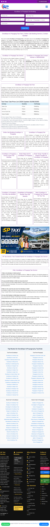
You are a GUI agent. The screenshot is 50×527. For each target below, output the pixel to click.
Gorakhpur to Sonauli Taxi (12, 392)
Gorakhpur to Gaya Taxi (12, 368)
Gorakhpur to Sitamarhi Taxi (12, 390)
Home (42, 486)
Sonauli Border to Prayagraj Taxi (38, 436)
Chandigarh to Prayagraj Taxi (37, 404)
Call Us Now (44, 524)
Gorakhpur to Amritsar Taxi (12, 355)
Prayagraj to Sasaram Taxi (37, 388)
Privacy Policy (44, 495)
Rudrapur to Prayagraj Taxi (38, 431)
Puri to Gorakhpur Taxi (12, 440)
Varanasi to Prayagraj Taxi (37, 440)
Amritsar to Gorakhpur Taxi (12, 438)
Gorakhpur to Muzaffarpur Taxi (12, 382)
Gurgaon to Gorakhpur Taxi (12, 411)
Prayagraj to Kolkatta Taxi (37, 376)
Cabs (42, 491)
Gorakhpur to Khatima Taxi (12, 376)
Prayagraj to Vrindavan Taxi (38, 392)
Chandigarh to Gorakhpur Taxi (12, 407)
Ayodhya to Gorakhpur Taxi (12, 402)
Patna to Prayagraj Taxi (38, 427)
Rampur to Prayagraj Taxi (37, 429)
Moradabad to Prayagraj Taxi (37, 423)
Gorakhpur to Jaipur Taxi (12, 372)
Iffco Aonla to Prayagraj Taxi (38, 411)
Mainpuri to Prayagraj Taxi (37, 421)
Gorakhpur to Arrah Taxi (12, 357)
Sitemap (43, 503)
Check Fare (25, 28)
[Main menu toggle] (47, 7)
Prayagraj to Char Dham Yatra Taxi (37, 355)
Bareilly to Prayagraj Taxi (37, 402)
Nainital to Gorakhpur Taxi (12, 423)
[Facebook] (1, 1)
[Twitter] (3, 1)
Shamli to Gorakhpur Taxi (12, 431)
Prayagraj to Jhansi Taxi (38, 372)
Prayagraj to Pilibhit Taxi (38, 382)
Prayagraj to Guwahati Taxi (38, 368)
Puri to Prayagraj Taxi (37, 442)
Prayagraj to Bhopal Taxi (37, 359)
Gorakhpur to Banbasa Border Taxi (12, 359)
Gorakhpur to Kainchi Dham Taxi (12, 374)
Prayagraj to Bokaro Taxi (37, 361)
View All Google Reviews (18, 508)
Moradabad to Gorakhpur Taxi (12, 421)
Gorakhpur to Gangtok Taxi (12, 365)
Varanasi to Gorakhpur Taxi (12, 436)
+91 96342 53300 (5, 486)
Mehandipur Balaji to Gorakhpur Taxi (12, 419)
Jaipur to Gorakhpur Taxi (12, 413)
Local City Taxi (31, 503)
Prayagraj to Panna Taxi (38, 380)
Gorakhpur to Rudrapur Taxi (12, 388)
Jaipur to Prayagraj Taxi (38, 413)
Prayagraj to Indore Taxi (38, 370)
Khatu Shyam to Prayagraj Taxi (38, 419)
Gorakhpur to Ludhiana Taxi (12, 378)
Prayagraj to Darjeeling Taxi (38, 363)
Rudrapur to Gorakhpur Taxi (12, 427)
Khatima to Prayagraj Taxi (37, 417)
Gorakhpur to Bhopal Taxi (12, 361)
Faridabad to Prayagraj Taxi (38, 409)
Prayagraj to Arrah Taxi (38, 357)
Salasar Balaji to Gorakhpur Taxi (12, 429)
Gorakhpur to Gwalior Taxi (12, 370)
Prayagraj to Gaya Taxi (38, 365)
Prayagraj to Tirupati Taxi (37, 390)
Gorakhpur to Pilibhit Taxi (12, 384)
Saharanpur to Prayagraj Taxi (37, 433)
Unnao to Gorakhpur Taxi (12, 433)
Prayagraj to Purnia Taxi (38, 384)
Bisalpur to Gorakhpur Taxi (12, 404)
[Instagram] (5, 1)
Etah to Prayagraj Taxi (38, 407)
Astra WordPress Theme (35, 523)
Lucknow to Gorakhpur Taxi (12, 417)
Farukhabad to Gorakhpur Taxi (12, 409)
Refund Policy (44, 501)
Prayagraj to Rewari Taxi (38, 386)
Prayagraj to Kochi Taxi (38, 374)
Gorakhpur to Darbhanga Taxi (12, 363)
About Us (43, 489)
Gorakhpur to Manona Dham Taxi (12, 380)
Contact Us (43, 493)
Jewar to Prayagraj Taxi (38, 415)
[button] (43, 1)
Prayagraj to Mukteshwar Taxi (37, 378)
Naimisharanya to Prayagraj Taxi (38, 425)
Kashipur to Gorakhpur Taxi (12, 415)
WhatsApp (6, 524)
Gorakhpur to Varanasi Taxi (12, 394)
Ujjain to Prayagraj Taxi (38, 438)
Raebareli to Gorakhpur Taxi (12, 425)
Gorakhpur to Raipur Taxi (12, 386)
